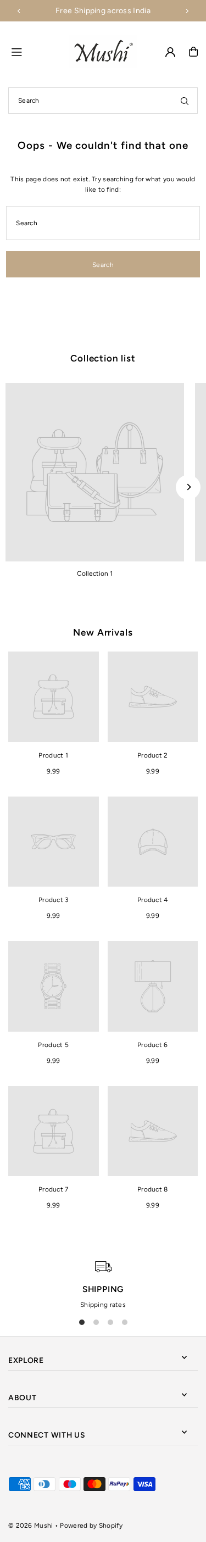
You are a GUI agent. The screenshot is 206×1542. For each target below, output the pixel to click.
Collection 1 (95, 573)
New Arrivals (102, 632)
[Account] (170, 52)
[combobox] (103, 100)
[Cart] (193, 52)
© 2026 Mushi (30, 1525)
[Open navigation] (35, 51)
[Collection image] (94, 472)
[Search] (184, 100)
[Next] (186, 10)
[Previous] (19, 10)
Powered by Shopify (91, 1525)
